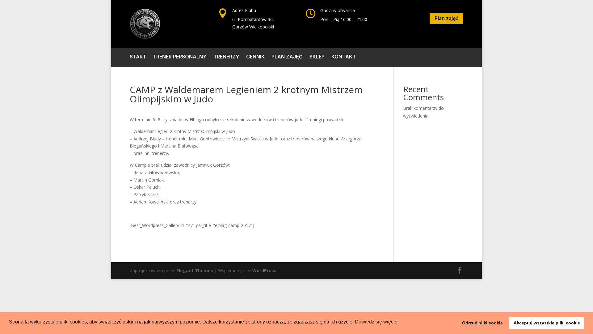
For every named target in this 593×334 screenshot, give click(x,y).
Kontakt (343, 57)
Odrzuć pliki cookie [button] (482, 322)
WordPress (264, 270)
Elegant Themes (194, 270)
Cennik (255, 57)
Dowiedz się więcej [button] (376, 321)
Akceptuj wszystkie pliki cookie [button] (547, 322)
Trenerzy (226, 57)
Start (138, 57)
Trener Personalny (180, 57)
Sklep (317, 57)
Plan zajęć (446, 18)
